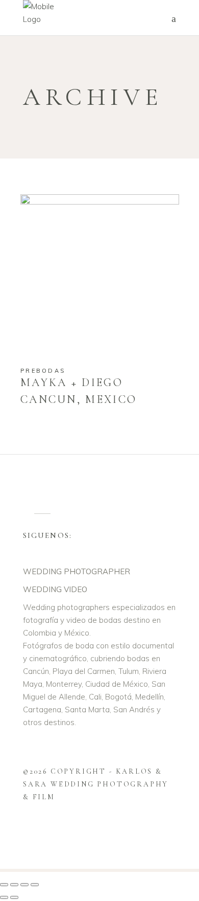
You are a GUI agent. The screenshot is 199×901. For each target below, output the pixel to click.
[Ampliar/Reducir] (4, 884)
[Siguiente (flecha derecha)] (14, 897)
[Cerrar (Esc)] (35, 884)
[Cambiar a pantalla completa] (14, 884)
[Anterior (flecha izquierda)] (4, 897)
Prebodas (42, 370)
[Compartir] (24, 884)
